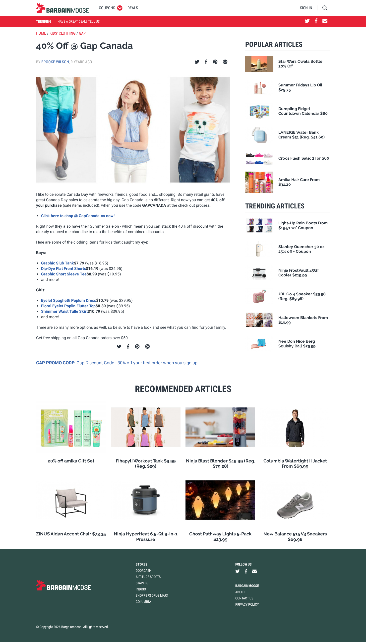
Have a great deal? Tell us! (79, 21)
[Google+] (225, 62)
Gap (82, 33)
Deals (132, 7)
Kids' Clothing (62, 33)
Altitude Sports (148, 577)
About (240, 592)
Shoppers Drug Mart (152, 595)
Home (41, 33)
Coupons (107, 7)
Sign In (306, 7)
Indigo (141, 589)
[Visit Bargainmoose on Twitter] (307, 21)
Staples (142, 583)
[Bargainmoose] (62, 8)
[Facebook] (206, 62)
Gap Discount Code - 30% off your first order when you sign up (136, 362)
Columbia (143, 602)
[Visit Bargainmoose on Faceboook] (316, 21)
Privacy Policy (247, 604)
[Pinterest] (215, 62)
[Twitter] (197, 62)
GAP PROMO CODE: (56, 362)
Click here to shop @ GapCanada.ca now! (78, 215)
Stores (141, 564)
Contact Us (244, 598)
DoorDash (143, 571)
